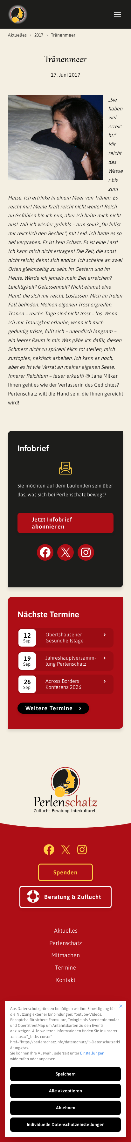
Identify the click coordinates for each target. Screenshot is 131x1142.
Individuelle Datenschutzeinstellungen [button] (66, 1124)
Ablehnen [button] (65, 1107)
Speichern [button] (66, 1073)
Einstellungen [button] (92, 1053)
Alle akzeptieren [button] (65, 1090)
